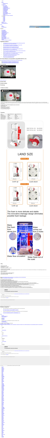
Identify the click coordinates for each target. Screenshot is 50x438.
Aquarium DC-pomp (5, 6)
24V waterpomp (4, 30)
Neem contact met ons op (5, 23)
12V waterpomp (5, 5)
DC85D (4, 16)
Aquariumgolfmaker (5, 7)
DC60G (4, 21)
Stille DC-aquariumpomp (13, 324)
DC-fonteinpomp (5, 10)
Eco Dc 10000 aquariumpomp (26, 324)
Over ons (3, 315)
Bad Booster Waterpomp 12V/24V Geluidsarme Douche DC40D (10, 47)
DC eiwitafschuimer (4, 36)
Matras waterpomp (5, 12)
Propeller (4, 14)
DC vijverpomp (5, 11)
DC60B (4, 19)
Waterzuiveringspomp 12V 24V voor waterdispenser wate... (10, 49)
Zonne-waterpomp (4, 38)
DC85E (4, 17)
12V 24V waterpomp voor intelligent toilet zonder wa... (9, 51)
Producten (3, 4)
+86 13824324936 (4, 341)
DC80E (4, 18)
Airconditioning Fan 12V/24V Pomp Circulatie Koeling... (10, 43)
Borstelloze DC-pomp (5, 8)
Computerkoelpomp (4, 34)
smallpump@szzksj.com (4, 335)
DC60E (4, 20)
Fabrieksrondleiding (5, 3)
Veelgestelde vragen (4, 22)
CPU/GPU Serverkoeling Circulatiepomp (8, 15)
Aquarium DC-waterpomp (20, 324)
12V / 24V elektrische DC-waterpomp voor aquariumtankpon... (10, 45)
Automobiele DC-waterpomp (5, 32)
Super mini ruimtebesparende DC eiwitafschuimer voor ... (11, 312)
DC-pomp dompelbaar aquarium (34, 324)
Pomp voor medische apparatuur (7, 13)
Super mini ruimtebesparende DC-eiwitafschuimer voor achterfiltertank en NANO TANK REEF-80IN (14, 277)
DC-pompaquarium (40, 324)
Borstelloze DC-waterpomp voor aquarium (5, 324)
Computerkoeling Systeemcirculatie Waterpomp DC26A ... (10, 55)
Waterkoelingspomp (5, 9)
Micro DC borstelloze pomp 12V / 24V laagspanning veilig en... (10, 53)
